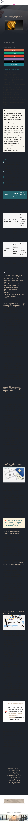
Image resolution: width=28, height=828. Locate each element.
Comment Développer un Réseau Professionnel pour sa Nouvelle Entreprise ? (14, 776)
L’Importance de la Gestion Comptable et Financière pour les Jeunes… (14, 769)
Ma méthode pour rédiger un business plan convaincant (15, 715)
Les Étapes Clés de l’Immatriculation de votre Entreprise (15, 782)
